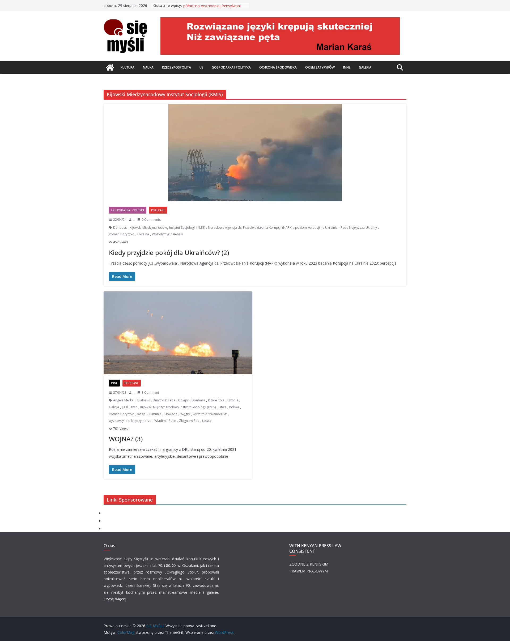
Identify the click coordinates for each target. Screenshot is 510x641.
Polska (234, 407)
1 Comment (150, 392)
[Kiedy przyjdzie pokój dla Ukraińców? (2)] (255, 152)
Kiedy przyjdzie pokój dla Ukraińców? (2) (169, 252)
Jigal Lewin (129, 407)
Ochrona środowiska (278, 67)
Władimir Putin (165, 420)
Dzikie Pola (216, 400)
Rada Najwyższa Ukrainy (359, 227)
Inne (346, 67)
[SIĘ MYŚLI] (110, 67)
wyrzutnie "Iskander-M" (210, 414)
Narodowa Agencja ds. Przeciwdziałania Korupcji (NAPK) (250, 227)
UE (201, 67)
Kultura (127, 67)
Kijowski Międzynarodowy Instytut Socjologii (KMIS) (167, 227)
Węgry (185, 414)
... (134, 219)
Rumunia (155, 414)
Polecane (158, 210)
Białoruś (143, 400)
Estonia (232, 400)
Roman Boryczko (121, 234)
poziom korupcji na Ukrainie (316, 227)
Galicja (114, 407)
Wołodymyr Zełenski (167, 234)
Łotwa (206, 420)
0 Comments (151, 219)
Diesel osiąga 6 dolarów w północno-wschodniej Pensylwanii (212, 8)
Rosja (141, 414)
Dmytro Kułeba (164, 400)
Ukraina (143, 234)
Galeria (365, 67)
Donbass (120, 227)
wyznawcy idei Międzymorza (130, 420)
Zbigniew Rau (189, 420)
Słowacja (170, 414)
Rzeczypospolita (176, 67)
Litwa (222, 407)
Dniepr (183, 400)
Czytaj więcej (115, 598)
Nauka (148, 67)
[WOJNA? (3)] (178, 332)
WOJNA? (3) (126, 438)
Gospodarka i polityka (231, 67)
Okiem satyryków (320, 67)
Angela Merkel (123, 400)
